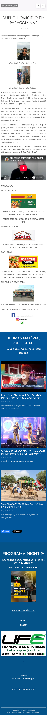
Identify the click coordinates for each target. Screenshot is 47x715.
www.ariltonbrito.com (23, 610)
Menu (43, 6)
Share (7, 531)
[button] (38, 6)
